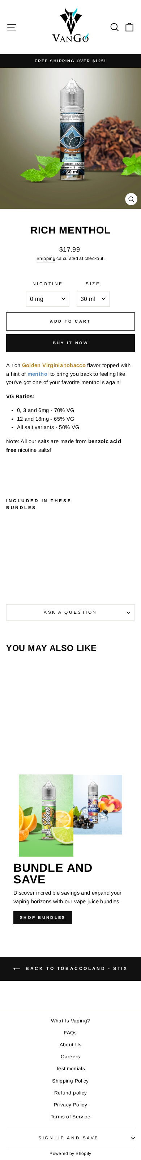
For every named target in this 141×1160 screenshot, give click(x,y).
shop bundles (43, 917)
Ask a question (70, 612)
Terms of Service (70, 1116)
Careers (70, 1056)
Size (93, 283)
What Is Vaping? (70, 1021)
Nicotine (48, 283)
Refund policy (70, 1093)
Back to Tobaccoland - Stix (75, 968)
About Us (71, 1044)
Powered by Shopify (70, 1153)
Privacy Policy (70, 1105)
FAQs (70, 1032)
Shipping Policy (70, 1081)
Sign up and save (68, 1137)
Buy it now (71, 343)
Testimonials (70, 1068)
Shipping (46, 258)
